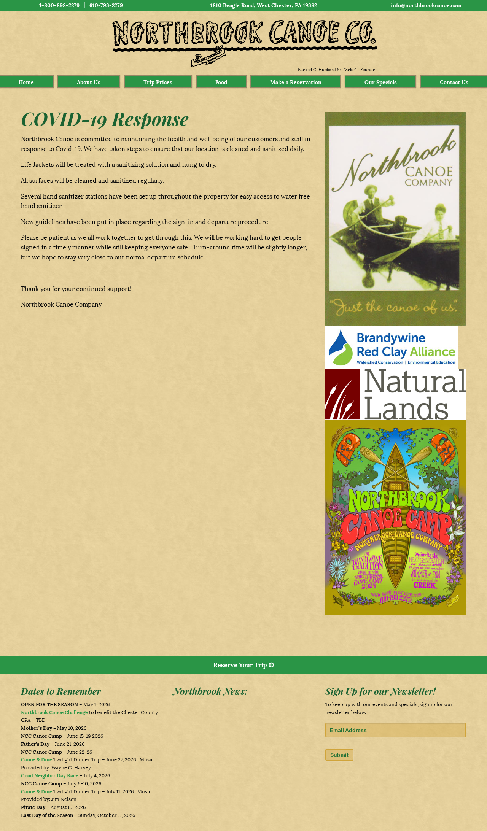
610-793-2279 (106, 5)
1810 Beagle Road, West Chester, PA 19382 (263, 5)
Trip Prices (157, 82)
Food (221, 82)
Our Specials (380, 82)
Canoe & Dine (36, 759)
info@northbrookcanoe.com (426, 5)
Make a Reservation (295, 82)
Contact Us (454, 82)
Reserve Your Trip (241, 665)
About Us (88, 82)
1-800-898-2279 (59, 5)
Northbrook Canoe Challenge (54, 712)
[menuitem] (26, 81)
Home (26, 82)
